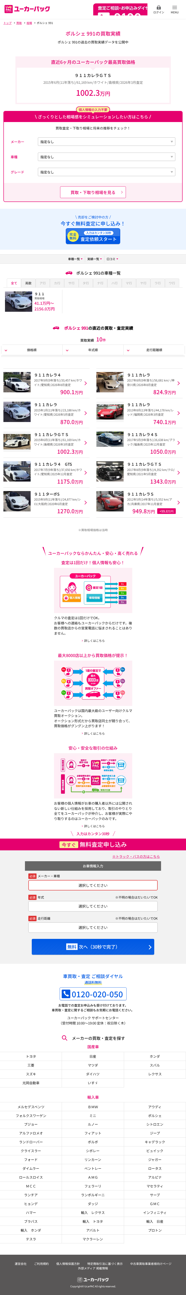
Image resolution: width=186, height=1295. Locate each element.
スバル (155, 1064)
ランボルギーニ (93, 1194)
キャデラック (155, 1141)
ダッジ (93, 1203)
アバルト (93, 1230)
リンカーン (92, 1159)
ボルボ (93, 1141)
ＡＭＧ (93, 1177)
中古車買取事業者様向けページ (150, 1263)
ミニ (92, 1115)
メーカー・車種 (49, 876)
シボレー (93, 1150)
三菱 (30, 1064)
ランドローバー (31, 1141)
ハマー (31, 1212)
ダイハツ (93, 1073)
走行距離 (44, 918)
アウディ (155, 1106)
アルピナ (155, 1177)
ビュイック (154, 1150)
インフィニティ (155, 1212)
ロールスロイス (31, 1177)
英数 (28, 283)
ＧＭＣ (155, 1203)
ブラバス (31, 1221)
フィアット (92, 1132)
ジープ (155, 1132)
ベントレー (92, 1168)
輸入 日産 (154, 1221)
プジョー (31, 1124)
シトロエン (154, 1124)
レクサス (155, 1073)
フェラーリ (92, 1185)
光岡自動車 (30, 1082)
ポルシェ (155, 1115)
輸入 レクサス (93, 1212)
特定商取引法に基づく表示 (105, 1263)
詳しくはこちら (94, 640)
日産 (92, 1056)
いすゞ (93, 1082)
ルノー (93, 1124)
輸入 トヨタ (93, 1221)
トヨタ (31, 1056)
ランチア (31, 1194)
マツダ (93, 1064)
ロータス (155, 1168)
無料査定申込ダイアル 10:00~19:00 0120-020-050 (120, 9)
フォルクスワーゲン (31, 1115)
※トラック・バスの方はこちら (136, 856)
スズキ (31, 1073)
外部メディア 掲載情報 (93, 1268)
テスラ (31, 1238)
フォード (31, 1159)
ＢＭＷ (93, 1106)
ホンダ (155, 1056)
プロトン (155, 1230)
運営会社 (21, 1263)
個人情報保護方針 (68, 1263)
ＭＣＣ (31, 1185)
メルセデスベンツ (30, 1106)
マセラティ (155, 1185)
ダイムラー (30, 1168)
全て (14, 283)
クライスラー (31, 1150)
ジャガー (155, 1159)
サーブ (155, 1194)
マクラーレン (93, 1238)
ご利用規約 (41, 1263)
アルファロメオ (31, 1132)
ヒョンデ (31, 1203)
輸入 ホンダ (31, 1230)
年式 (41, 897)
